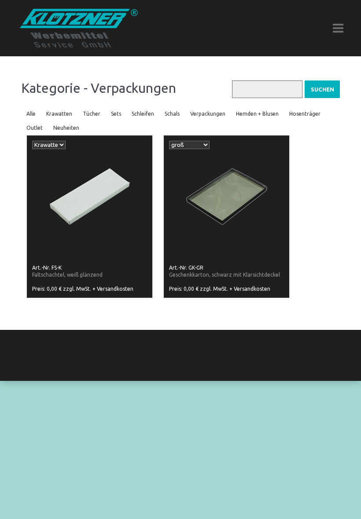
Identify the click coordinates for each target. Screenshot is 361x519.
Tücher (91, 114)
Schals (172, 114)
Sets (116, 114)
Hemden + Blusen (257, 114)
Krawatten (59, 114)
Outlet (34, 128)
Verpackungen (207, 114)
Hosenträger (304, 114)
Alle (31, 114)
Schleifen (143, 114)
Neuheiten (66, 128)
